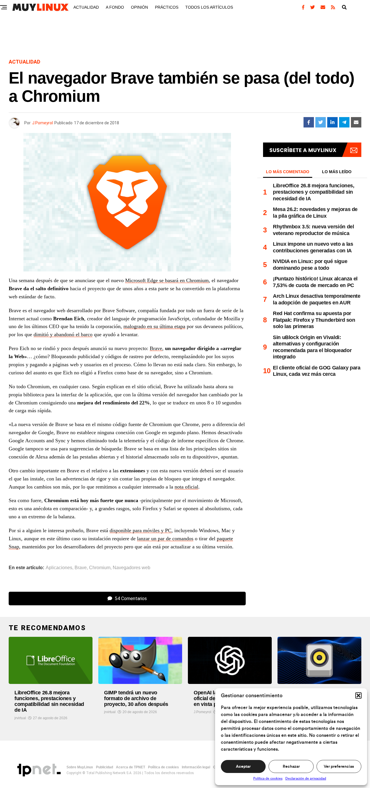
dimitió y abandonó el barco (63, 334)
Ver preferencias (339, 767)
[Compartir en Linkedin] (332, 122)
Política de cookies (267, 778)
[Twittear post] (320, 122)
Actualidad (86, 7)
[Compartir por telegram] (344, 122)
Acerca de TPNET (130, 767)
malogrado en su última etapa (154, 326)
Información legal (196, 767)
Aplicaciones (59, 567)
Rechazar (291, 767)
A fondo (115, 7)
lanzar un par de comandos (165, 538)
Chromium (99, 567)
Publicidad (104, 767)
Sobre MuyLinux (79, 767)
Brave (156, 348)
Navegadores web (131, 567)
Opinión (139, 7)
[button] (358, 695)
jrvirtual (20, 718)
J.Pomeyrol (42, 123)
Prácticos (166, 7)
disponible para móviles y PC (140, 530)
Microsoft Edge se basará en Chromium (167, 280)
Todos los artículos (209, 7)
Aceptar (243, 767)
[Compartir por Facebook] (309, 122)
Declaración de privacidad (305, 778)
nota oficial (186, 487)
